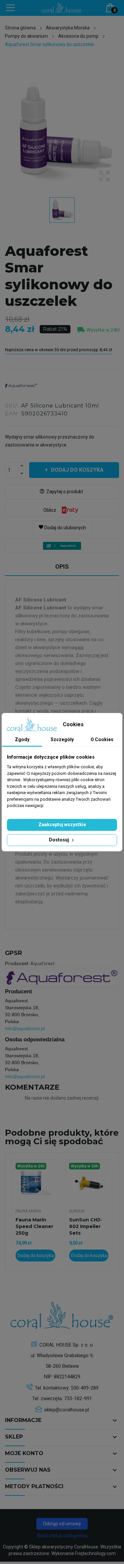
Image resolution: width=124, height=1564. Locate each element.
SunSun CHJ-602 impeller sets (85, 1226)
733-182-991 (78, 1398)
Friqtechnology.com (95, 1553)
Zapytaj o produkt (61, 492)
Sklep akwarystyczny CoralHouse (63, 1546)
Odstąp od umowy (62, 1523)
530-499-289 (85, 1388)
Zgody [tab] (22, 739)
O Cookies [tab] (102, 739)
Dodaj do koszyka (77, 470)
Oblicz (49, 510)
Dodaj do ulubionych (62, 527)
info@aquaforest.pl (25, 1028)
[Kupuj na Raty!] (62, 546)
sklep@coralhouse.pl (66, 1410)
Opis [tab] (62, 566)
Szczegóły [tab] (62, 739)
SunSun (76, 1211)
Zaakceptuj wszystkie (62, 824)
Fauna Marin (28, 1211)
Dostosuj (59, 839)
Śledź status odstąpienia (62, 1535)
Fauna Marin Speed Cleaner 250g (34, 1226)
